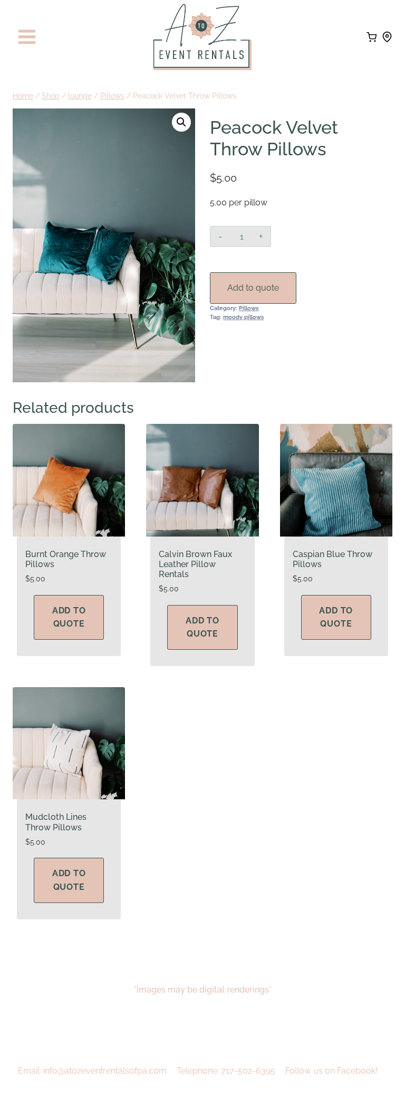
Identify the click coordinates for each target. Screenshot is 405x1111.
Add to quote (253, 288)
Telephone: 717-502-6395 (226, 1071)
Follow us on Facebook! (331, 1071)
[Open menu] (27, 37)
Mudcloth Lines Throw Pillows (55, 822)
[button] (181, 122)
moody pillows (243, 317)
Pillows (248, 308)
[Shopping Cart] (372, 37)
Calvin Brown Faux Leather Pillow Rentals (195, 564)
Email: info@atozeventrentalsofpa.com (92, 1071)
